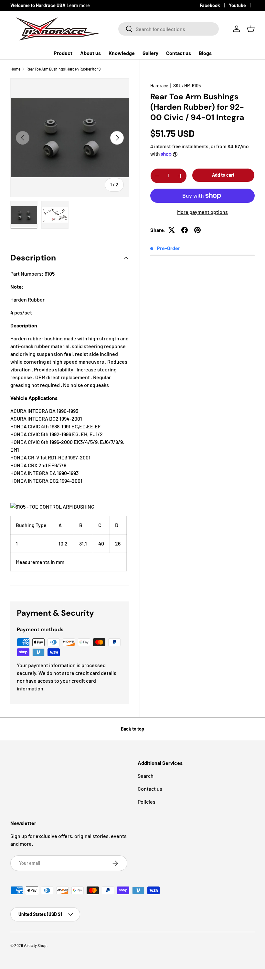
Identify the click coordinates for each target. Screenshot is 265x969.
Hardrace (159, 85)
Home (15, 69)
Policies (146, 801)
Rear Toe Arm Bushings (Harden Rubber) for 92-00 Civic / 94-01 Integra (65, 69)
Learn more (78, 5)
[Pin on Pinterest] (197, 230)
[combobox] (168, 29)
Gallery (150, 53)
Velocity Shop (35, 945)
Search (146, 776)
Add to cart (223, 175)
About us (90, 53)
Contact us (178, 53)
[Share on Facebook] (184, 230)
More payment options (202, 212)
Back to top (132, 729)
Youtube (237, 5)
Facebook (210, 5)
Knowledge (122, 53)
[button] (251, 29)
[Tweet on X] (171, 230)
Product (63, 53)
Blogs (205, 53)
